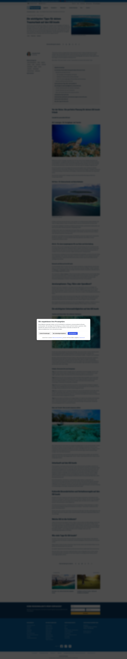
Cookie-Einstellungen (45, 333)
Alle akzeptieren (72, 333)
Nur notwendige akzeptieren (59, 333)
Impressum (82, 337)
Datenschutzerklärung (57, 337)
